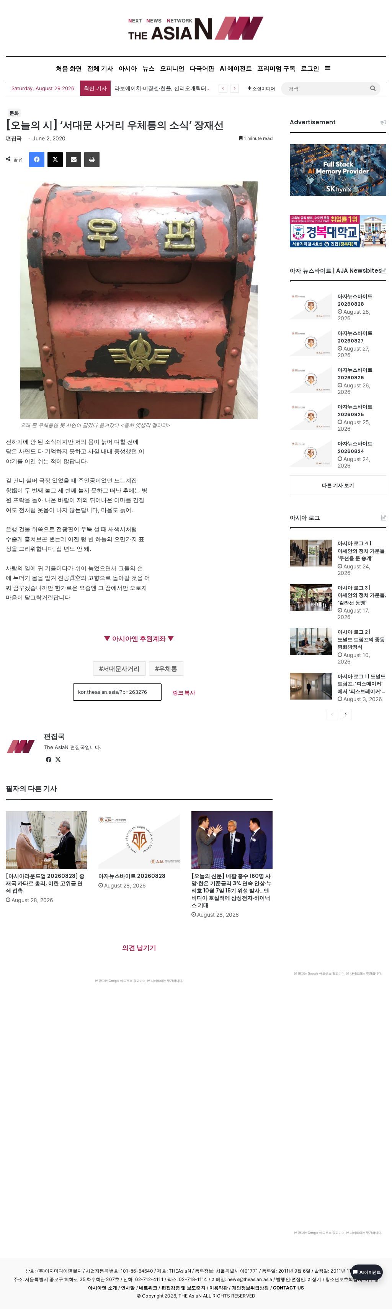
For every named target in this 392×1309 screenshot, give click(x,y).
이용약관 (218, 1288)
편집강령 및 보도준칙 (184, 1288)
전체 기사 (100, 68)
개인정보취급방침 (250, 1288)
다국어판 (202, 68)
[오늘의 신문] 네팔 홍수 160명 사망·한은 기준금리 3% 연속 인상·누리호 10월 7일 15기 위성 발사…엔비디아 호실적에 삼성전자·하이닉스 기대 (231, 890)
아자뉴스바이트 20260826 (355, 373)
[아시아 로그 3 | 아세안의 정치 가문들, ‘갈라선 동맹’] (311, 597)
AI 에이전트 (236, 68)
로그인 (310, 68)
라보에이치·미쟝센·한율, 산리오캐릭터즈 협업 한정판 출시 (184, 88)
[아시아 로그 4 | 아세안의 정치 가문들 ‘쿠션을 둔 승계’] (311, 553)
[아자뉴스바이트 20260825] (311, 416)
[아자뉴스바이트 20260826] (311, 379)
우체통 (168, 668)
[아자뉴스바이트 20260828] (139, 840)
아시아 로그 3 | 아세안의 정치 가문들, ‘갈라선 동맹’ (362, 595)
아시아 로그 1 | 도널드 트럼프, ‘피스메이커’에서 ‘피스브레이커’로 (361, 684)
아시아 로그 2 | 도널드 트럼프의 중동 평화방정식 (361, 639)
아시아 (128, 68)
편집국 (14, 138)
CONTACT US (288, 1288)
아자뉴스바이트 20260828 (131, 876)
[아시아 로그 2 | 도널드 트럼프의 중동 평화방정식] (311, 641)
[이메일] (73, 159)
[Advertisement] (139, 1040)
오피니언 (172, 68)
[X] (55, 159)
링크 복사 (184, 692)
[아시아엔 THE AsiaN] (196, 28)
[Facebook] (36, 159)
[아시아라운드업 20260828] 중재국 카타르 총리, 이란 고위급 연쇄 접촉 (45, 883)
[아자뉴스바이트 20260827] (311, 342)
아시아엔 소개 (102, 1288)
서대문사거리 (121, 668)
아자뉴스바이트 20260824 (355, 447)
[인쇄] (92, 159)
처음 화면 (69, 68)
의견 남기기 (139, 948)
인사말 (128, 1288)
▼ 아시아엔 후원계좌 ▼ (139, 638)
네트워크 (148, 1288)
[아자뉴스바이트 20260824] (311, 453)
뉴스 (148, 68)
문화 (14, 113)
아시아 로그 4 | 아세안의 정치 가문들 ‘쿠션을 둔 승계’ (361, 551)
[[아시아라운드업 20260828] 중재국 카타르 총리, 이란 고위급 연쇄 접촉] (46, 840)
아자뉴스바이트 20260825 (355, 410)
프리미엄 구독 (276, 68)
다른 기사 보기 (338, 485)
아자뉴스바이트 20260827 (355, 336)
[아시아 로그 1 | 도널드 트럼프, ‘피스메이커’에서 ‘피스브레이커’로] (311, 686)
